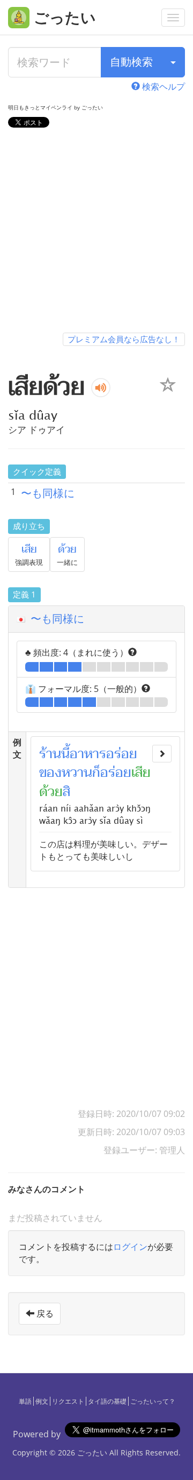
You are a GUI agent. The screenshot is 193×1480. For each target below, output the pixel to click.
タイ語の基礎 (107, 1401)
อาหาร (88, 754)
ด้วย (67, 549)
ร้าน (50, 754)
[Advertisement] (96, 232)
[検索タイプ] (173, 62)
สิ (66, 792)
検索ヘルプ (162, 86)
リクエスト (68, 1401)
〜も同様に (48, 493)
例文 (41, 1401)
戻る (44, 1313)
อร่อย (121, 754)
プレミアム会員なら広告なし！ (124, 339)
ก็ (96, 772)
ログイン (130, 1247)
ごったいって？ (152, 1401)
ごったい (92, 1452)
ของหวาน (65, 772)
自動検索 (131, 61)
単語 (25, 1401)
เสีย (29, 549)
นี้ (65, 754)
